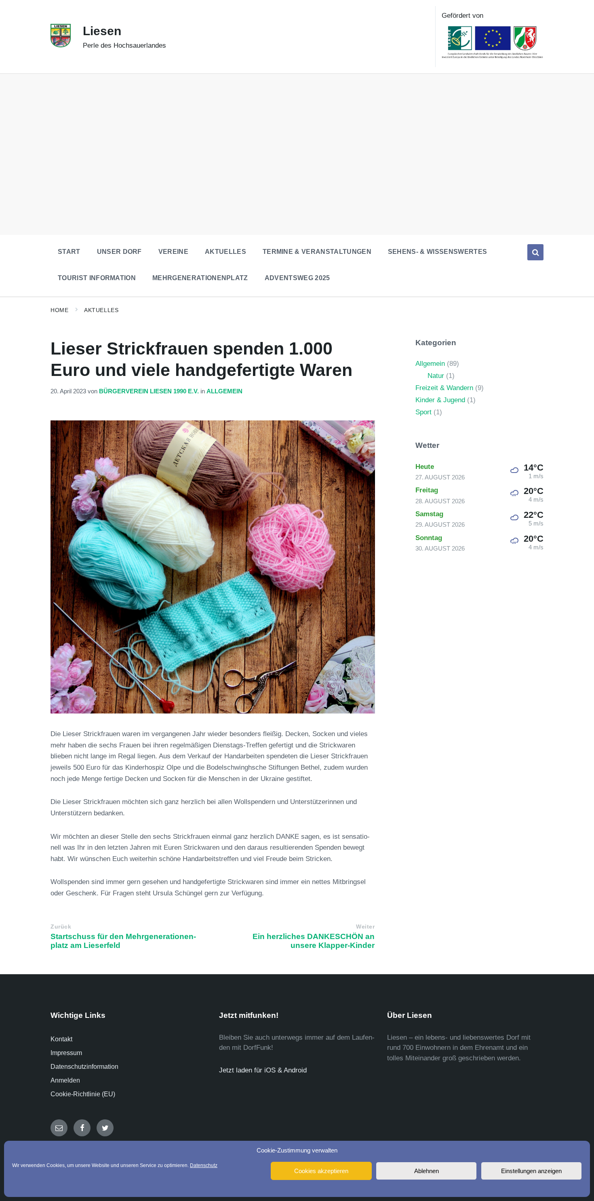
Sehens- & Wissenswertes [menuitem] (437, 251)
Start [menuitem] (69, 251)
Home (59, 310)
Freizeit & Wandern (444, 388)
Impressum (66, 1052)
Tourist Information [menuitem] (97, 277)
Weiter (365, 927)
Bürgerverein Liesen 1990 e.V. (149, 391)
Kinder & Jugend (440, 400)
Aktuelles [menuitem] (225, 251)
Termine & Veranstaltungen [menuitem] (317, 251)
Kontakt (61, 1039)
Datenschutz (203, 1165)
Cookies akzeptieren (321, 1170)
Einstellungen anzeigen (531, 1170)
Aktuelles (101, 310)
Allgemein (224, 391)
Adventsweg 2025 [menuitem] (297, 277)
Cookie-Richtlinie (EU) (83, 1094)
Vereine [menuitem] (173, 251)
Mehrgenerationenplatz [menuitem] (200, 277)
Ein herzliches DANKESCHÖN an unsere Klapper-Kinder (314, 941)
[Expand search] (535, 252)
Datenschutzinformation (84, 1066)
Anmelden (65, 1080)
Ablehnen (426, 1170)
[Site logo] (61, 45)
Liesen (102, 31)
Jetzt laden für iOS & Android (263, 1070)
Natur (436, 376)
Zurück (61, 927)
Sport (423, 412)
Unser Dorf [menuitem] (119, 251)
